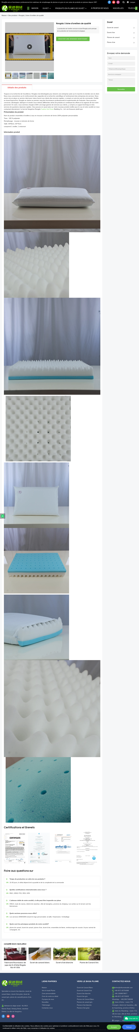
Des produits (12, 15)
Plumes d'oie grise (83, 1008)
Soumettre (121, 89)
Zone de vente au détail (50, 996)
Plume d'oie (111, 42)
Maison (34, 8)
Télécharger (46, 1005)
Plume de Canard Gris (89, 963)
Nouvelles (118, 8)
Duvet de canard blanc (40, 963)
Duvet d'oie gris (82, 996)
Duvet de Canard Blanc (85, 987)
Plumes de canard (113, 37)
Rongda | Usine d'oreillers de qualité (31, 15)
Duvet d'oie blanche (64, 963)
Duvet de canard (112, 27)
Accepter (114, 1027)
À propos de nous (100, 8)
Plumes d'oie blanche (84, 1005)
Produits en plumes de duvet (69, 8)
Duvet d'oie (111, 32)
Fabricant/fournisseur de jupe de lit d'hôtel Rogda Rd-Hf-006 (15, 965)
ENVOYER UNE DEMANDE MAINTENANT (72, 39)
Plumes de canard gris (84, 1002)
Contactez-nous (47, 1008)
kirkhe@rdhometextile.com (123, 987)
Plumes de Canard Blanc (85, 999)
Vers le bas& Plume (48, 990)
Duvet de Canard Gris (84, 990)
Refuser (129, 1027)
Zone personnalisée (48, 993)
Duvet (46, 8)
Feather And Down (47, 109)
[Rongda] (2, 516)
